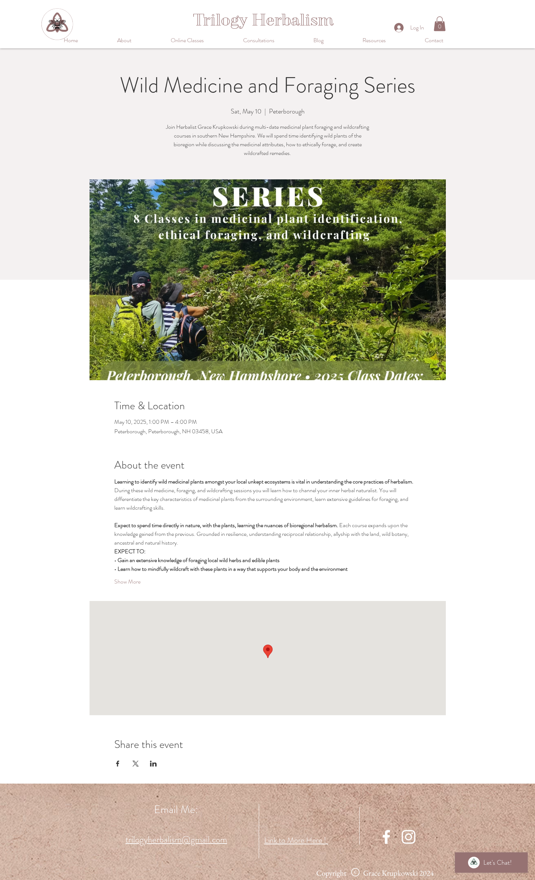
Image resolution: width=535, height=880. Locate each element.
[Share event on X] (135, 763)
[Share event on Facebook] (117, 763)
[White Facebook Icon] (386, 837)
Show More (127, 582)
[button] (201, 40)
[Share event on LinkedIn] (153, 763)
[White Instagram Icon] (408, 837)
